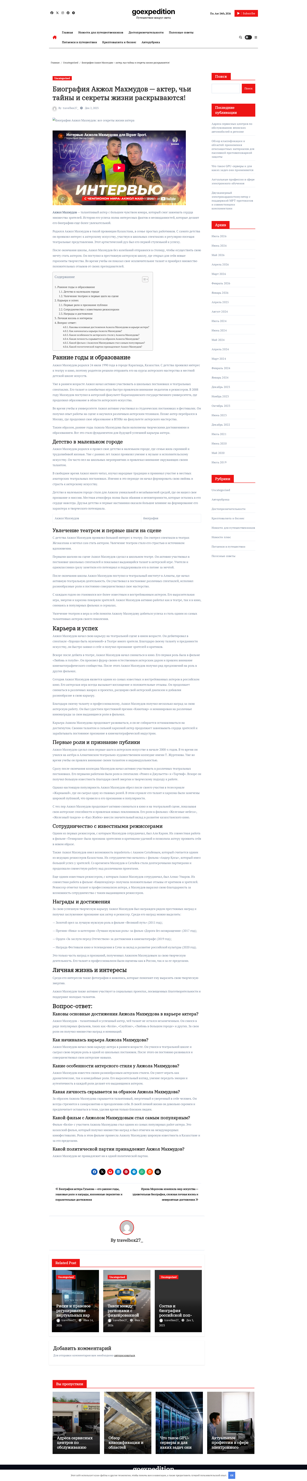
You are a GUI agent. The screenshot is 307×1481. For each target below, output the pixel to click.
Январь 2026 (220, 293)
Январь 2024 (220, 377)
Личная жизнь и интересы (74, 318)
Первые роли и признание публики (85, 305)
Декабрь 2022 (221, 425)
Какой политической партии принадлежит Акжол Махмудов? (105, 346)
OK (231, 1475)
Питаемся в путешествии (79, 42)
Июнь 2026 (219, 245)
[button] (256, 37)
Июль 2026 (219, 236)
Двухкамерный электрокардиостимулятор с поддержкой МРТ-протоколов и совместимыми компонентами (232, 200)
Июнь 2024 (219, 330)
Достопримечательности (146, 32)
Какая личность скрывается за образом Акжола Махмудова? (104, 338)
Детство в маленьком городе (81, 291)
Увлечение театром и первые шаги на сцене (91, 296)
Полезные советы (181, 32)
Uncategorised (62, 78)
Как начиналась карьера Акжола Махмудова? (95, 331)
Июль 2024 (219, 321)
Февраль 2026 (221, 283)
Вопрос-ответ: (66, 323)
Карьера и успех (68, 300)
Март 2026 (219, 274)
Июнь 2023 (219, 415)
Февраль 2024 (221, 368)
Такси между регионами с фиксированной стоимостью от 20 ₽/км (124, 1315)
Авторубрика (151, 42)
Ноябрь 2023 (220, 396)
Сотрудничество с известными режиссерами (91, 309)
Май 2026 (218, 255)
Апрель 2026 (220, 264)
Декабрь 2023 (221, 387)
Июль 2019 (219, 462)
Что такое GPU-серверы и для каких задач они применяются (232, 168)
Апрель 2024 (220, 349)
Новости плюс (221, 537)
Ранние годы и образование (76, 287)
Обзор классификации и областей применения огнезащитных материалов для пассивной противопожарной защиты (233, 149)
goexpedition (153, 11)
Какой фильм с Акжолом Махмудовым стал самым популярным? (107, 342)
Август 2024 (220, 311)
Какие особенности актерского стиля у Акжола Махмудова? (104, 335)
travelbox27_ (70, 108)
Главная (67, 32)
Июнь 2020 (219, 443)
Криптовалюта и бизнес (119, 42)
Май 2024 (218, 340)
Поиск (221, 76)
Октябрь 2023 (221, 406)
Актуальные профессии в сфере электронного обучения (233, 181)
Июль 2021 (219, 434)
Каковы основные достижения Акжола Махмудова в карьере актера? (109, 327)
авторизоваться (124, 1355)
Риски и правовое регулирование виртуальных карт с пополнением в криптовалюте (75, 1315)
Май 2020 (218, 453)
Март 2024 (219, 359)
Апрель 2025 (220, 302)
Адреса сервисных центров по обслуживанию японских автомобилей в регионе (232, 128)
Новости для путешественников (100, 32)
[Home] (54, 37)
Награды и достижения (78, 313)
